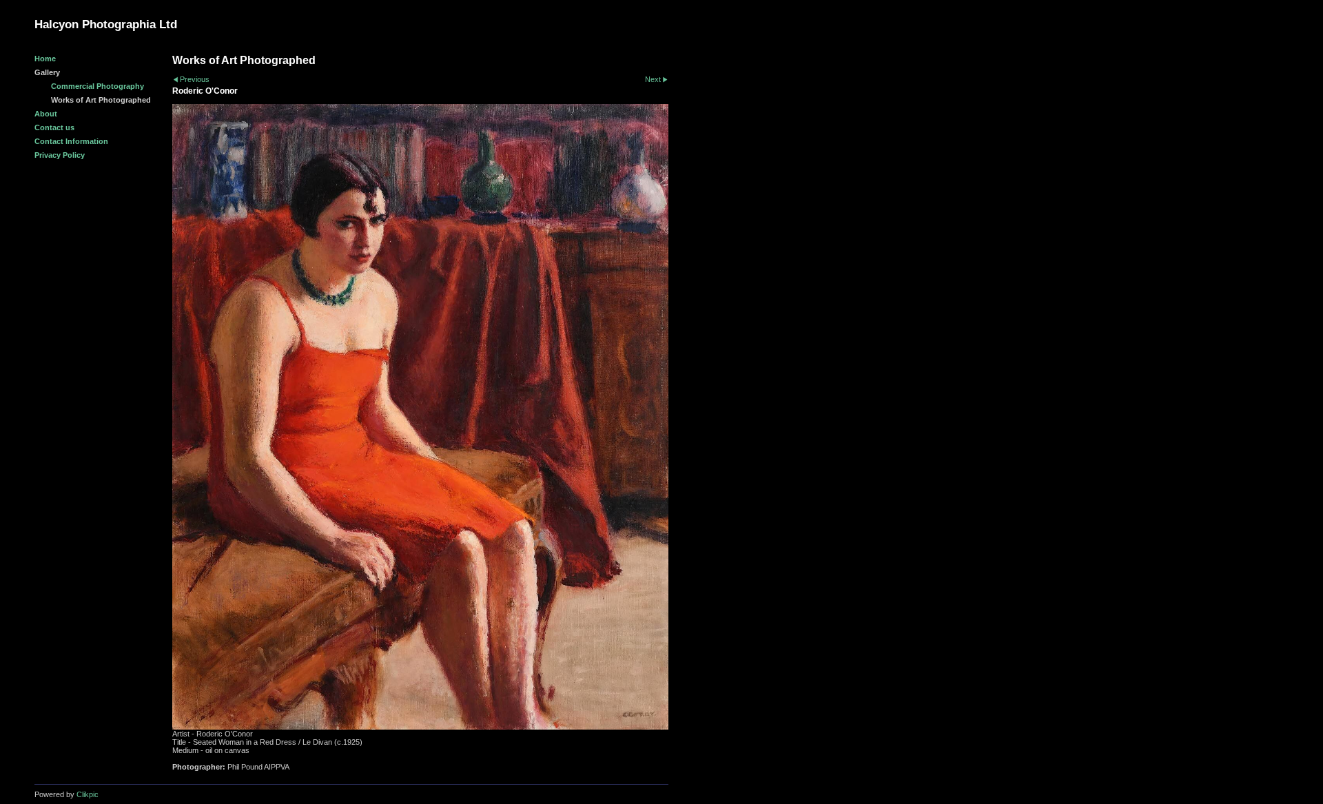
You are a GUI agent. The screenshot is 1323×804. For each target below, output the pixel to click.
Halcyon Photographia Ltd (105, 24)
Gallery (47, 72)
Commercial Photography (97, 86)
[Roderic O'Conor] (420, 417)
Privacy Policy (59, 155)
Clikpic (87, 794)
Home (45, 58)
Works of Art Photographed (101, 100)
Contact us (54, 127)
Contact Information (71, 141)
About (45, 114)
